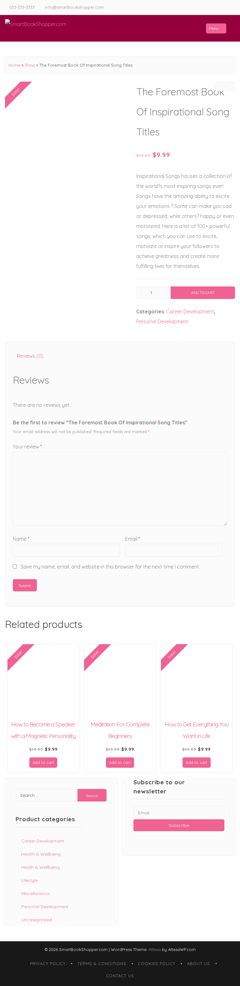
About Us (198, 963)
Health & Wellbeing (41, 854)
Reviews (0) (30, 356)
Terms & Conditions (102, 963)
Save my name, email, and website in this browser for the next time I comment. (110, 567)
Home (14, 65)
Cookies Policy (156, 963)
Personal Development (162, 321)
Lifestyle (29, 880)
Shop (30, 65)
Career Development (190, 311)
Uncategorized (36, 920)
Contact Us (120, 975)
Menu (213, 28)
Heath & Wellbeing (40, 867)
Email (132, 539)
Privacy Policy (48, 963)
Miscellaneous (35, 893)
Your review (27, 446)
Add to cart (203, 292)
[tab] (30, 355)
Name (21, 539)
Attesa (155, 949)
